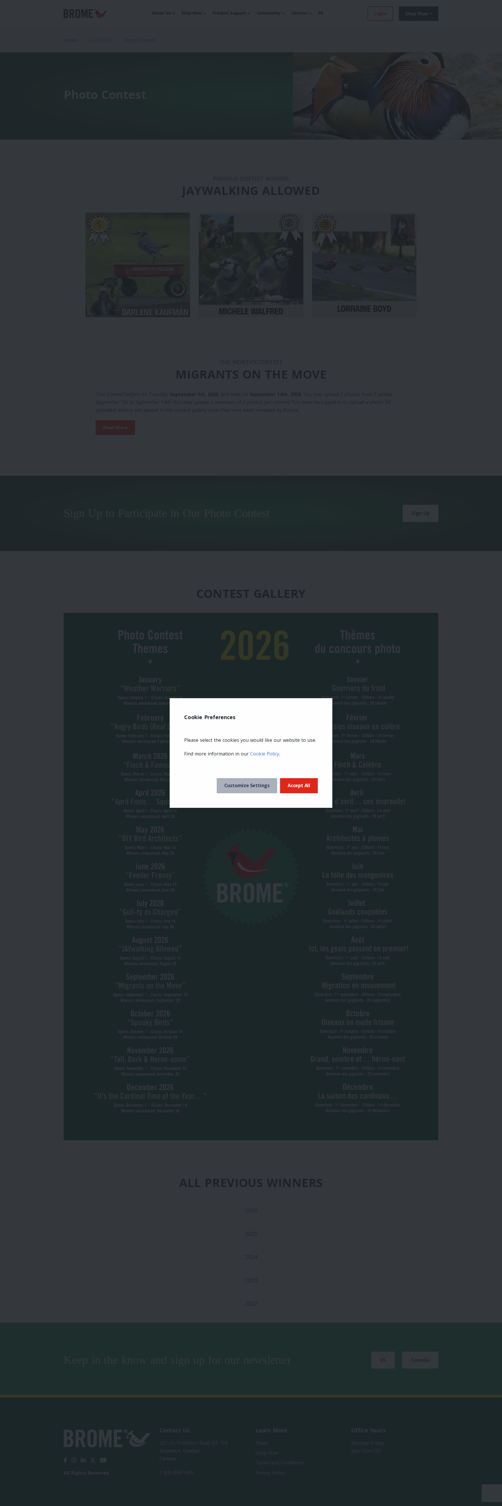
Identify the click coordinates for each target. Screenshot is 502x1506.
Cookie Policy (264, 754)
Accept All (299, 785)
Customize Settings (247, 785)
